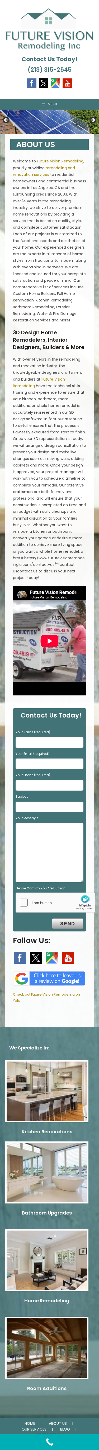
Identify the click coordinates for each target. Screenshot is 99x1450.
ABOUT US (58, 1423)
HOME (30, 1423)
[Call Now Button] (49, 1442)
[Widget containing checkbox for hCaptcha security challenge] (55, 903)
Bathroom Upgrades (47, 1213)
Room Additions (47, 1388)
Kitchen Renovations (47, 1131)
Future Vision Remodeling (60, 161)
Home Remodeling (46, 1300)
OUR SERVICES (34, 1429)
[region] (49, 122)
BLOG (65, 1429)
